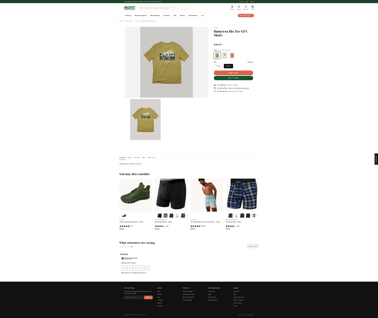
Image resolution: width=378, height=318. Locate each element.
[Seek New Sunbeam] (232, 55)
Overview (122, 157)
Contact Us (211, 291)
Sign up (148, 297)
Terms (235, 306)
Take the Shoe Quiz (245, 15)
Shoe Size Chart (188, 291)
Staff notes (151, 157)
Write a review (253, 246)
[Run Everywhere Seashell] (224, 55)
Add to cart (233, 73)
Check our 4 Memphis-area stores (238, 88)
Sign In (252, 1)
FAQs (209, 294)
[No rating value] (125, 246)
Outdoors (160, 300)
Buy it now (233, 78)
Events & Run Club (239, 297)
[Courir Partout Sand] (217, 55)
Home (121, 21)
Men (159, 291)
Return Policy (212, 297)
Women (160, 294)
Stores (241, 1)
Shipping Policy (212, 300)
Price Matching (187, 300)
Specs (130, 157)
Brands (160, 303)
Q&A (143, 157)
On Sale (160, 306)
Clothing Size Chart (189, 294)
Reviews (137, 157)
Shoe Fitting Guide (188, 297)
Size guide (250, 62)
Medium (228, 66)
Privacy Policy (237, 303)
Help (247, 1)
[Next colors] (187, 215)
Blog (234, 294)
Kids (159, 297)
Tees (136, 21)
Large (218, 66)
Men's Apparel (129, 21)
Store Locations (238, 300)
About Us (236, 291)
